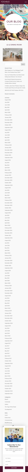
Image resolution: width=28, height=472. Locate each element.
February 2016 (8, 378)
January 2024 (8, 175)
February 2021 (8, 255)
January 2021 (8, 258)
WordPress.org (8, 422)
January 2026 (8, 117)
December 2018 (8, 315)
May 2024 (7, 165)
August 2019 (8, 295)
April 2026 (7, 110)
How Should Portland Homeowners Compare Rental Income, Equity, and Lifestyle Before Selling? (13, 81)
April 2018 (7, 333)
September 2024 (9, 157)
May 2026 (7, 107)
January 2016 (8, 381)
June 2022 (7, 217)
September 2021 (9, 237)
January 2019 (8, 313)
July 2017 (7, 345)
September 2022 (9, 210)
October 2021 (8, 235)
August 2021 (8, 240)
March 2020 (7, 283)
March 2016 (7, 376)
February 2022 (8, 227)
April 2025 (7, 140)
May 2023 (7, 195)
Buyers (6, 399)
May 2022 (7, 220)
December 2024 (8, 150)
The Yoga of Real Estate (10, 406)
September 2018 (9, 323)
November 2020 (8, 263)
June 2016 (7, 371)
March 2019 (7, 308)
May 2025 (7, 137)
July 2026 (7, 102)
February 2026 (8, 115)
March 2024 (7, 170)
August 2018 (8, 325)
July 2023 (7, 190)
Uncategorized (8, 409)
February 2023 (8, 200)
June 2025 (7, 135)
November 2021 (8, 233)
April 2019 (7, 305)
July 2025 (7, 132)
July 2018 (7, 328)
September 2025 (9, 127)
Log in (6, 415)
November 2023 (8, 180)
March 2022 (7, 225)
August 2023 (8, 187)
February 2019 (8, 310)
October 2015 (8, 388)
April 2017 (7, 353)
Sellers (6, 404)
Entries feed (7, 417)
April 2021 (7, 250)
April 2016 (7, 373)
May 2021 (7, 248)
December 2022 (8, 202)
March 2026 (7, 112)
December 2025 (8, 120)
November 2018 (8, 318)
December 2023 (8, 177)
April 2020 (7, 280)
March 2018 (7, 335)
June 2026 (7, 104)
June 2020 (7, 275)
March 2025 (7, 142)
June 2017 (7, 348)
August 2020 (8, 270)
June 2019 (7, 300)
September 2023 (9, 185)
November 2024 (8, 152)
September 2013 (9, 393)
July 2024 (7, 162)
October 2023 (8, 182)
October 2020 (8, 265)
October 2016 (8, 360)
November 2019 (8, 293)
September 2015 (9, 391)
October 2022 (8, 207)
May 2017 (7, 350)
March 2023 (7, 197)
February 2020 (8, 285)
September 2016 (9, 363)
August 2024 (8, 160)
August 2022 (8, 212)
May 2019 (7, 303)
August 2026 (8, 99)
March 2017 (7, 356)
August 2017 (8, 343)
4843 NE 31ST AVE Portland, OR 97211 (14, 90)
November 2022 (8, 205)
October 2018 (8, 320)
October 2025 (8, 125)
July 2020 (7, 273)
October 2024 (8, 155)
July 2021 (7, 243)
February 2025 (8, 145)
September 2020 (9, 268)
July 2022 (7, 215)
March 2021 (7, 253)
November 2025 (8, 122)
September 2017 (9, 340)
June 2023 (7, 192)
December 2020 (8, 260)
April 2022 (7, 222)
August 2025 (8, 130)
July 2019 (7, 298)
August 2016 (8, 366)
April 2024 (7, 167)
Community (7, 401)
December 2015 (8, 383)
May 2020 (7, 278)
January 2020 (8, 288)
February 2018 (8, 338)
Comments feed (8, 420)
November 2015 (8, 386)
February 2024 (8, 172)
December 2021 (8, 230)
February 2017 (8, 358)
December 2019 (8, 290)
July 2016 (7, 368)
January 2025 (8, 147)
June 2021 (7, 245)
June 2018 (7, 330)
